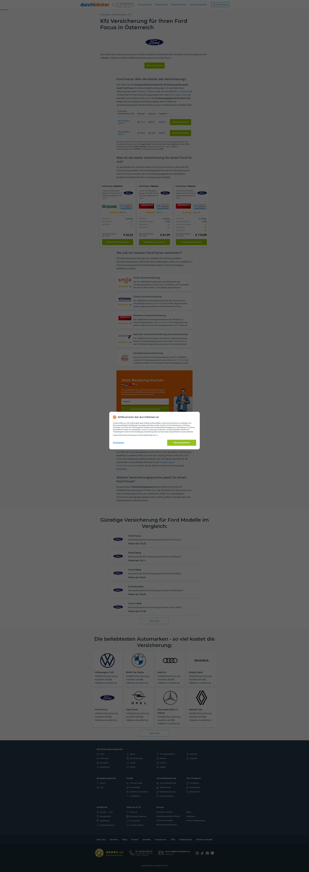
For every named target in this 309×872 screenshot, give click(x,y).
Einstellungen (118, 442)
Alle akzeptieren (181, 442)
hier (157, 435)
